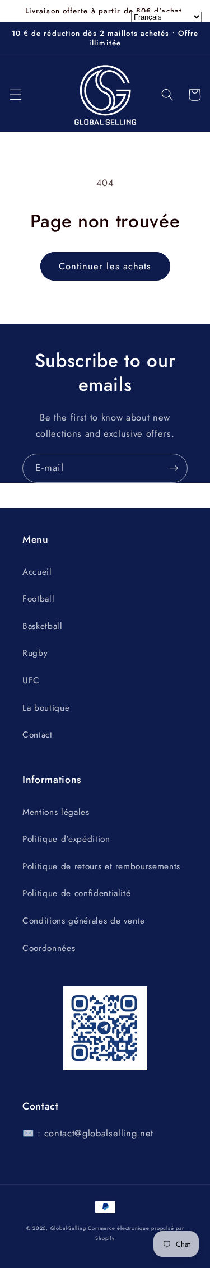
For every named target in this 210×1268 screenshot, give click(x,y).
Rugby (35, 653)
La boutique (45, 708)
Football (38, 599)
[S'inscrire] (173, 468)
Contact (37, 735)
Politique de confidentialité (76, 893)
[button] (15, 94)
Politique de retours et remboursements (101, 866)
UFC (31, 680)
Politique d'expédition (66, 839)
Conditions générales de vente (83, 921)
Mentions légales (56, 812)
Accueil (37, 572)
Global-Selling (68, 1228)
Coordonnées (48, 948)
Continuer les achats (105, 266)
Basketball (42, 626)
